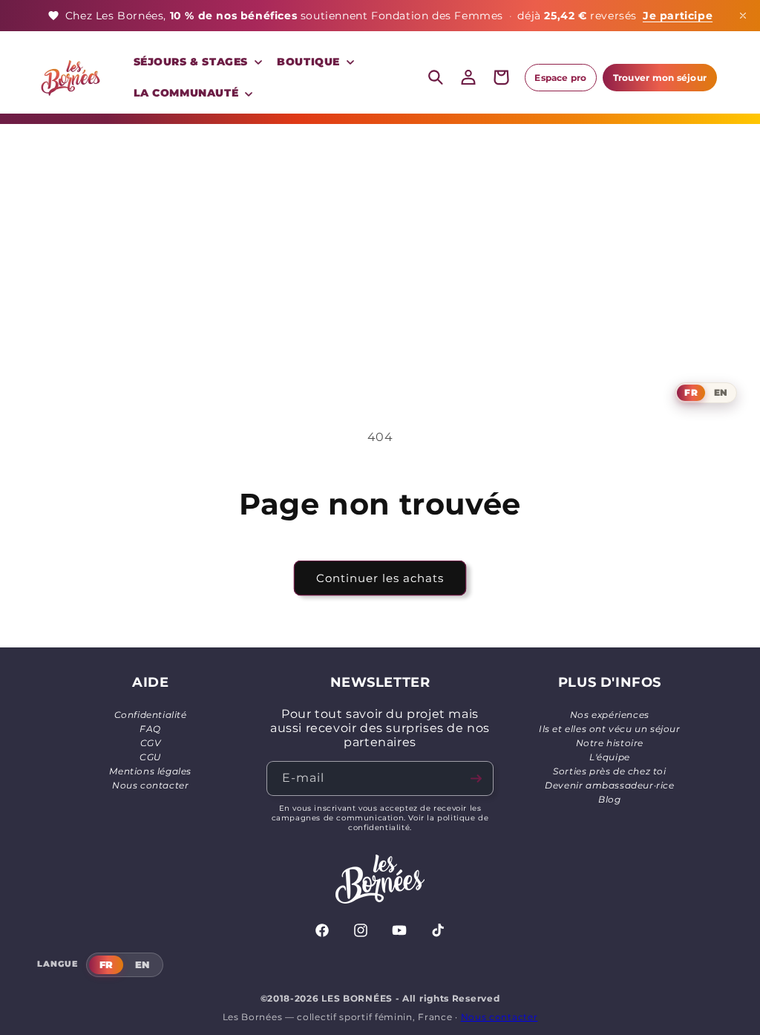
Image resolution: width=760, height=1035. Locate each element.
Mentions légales (150, 771)
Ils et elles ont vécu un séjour (610, 728)
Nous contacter (150, 785)
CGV (150, 742)
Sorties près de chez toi (609, 771)
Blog (609, 799)
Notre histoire (609, 742)
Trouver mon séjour (660, 77)
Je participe (677, 16)
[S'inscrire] (476, 778)
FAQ (150, 728)
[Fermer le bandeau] (743, 15)
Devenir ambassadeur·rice (609, 785)
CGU (150, 757)
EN (720, 392)
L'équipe (609, 757)
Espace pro (560, 77)
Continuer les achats (380, 578)
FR (690, 392)
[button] (197, 61)
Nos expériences (609, 714)
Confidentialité (150, 714)
